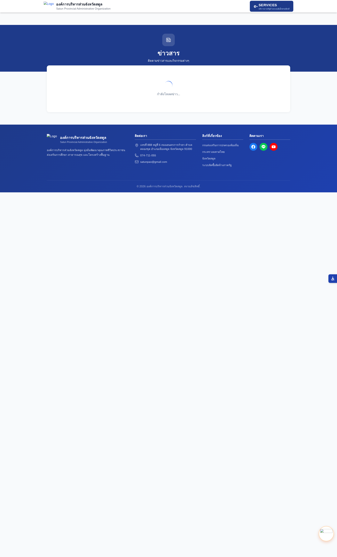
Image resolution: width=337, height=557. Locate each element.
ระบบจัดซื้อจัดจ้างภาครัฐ (217, 165)
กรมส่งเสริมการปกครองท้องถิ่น (220, 145)
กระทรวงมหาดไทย (213, 151)
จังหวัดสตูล (209, 158)
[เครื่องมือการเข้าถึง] (332, 278)
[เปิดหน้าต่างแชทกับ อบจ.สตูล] (326, 533)
